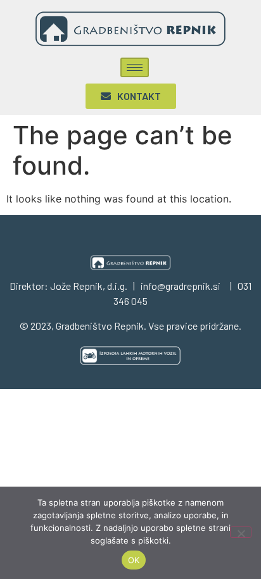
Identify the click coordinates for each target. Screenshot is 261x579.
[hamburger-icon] (134, 67)
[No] (240, 532)
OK (134, 560)
